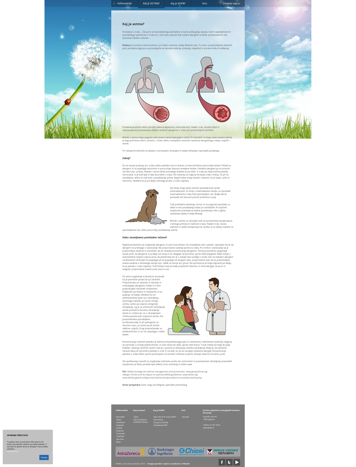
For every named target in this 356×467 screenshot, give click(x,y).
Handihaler (120, 422)
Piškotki (186, 464)
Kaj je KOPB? (178, 3)
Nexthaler (120, 425)
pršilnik (119, 428)
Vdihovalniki (124, 3)
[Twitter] (229, 465)
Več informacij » (13, 451)
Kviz (204, 3)
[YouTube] (236, 465)
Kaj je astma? (151, 3)
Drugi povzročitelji (161, 422)
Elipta (118, 442)
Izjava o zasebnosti (172, 464)
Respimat (120, 431)
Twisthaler (120, 436)
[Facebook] (221, 465)
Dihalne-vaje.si (231, 3)
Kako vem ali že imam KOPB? (165, 417)
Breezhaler (120, 417)
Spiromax (120, 439)
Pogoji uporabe (155, 464)
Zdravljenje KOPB (160, 425)
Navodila (185, 417)
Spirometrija (158, 419)
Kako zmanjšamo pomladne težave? (141, 420)
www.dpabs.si (208, 428)
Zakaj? (136, 417)
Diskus (118, 419)
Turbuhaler (120, 433)
